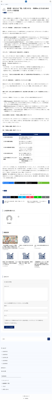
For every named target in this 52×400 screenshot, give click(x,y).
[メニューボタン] (1, 1)
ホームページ (6, 380)
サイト (5, 315)
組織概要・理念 (6, 383)
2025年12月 (5, 357)
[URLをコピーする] (45, 197)
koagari (9, 223)
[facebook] (18, 217)
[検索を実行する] (48, 339)
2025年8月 (5, 360)
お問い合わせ (6, 389)
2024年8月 (5, 363)
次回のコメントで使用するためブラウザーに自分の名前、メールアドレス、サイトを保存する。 (24, 320)
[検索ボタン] (50, 1)
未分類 (5, 12)
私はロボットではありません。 (11, 323)
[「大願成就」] (26, 1)
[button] (6, 197)
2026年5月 (5, 354)
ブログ (4, 386)
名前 (5, 305)
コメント (6, 286)
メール (6, 310)
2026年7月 (5, 351)
